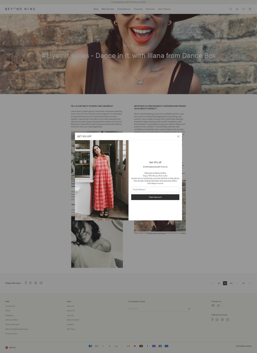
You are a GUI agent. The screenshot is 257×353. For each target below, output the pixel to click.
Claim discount (155, 197)
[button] (178, 136)
